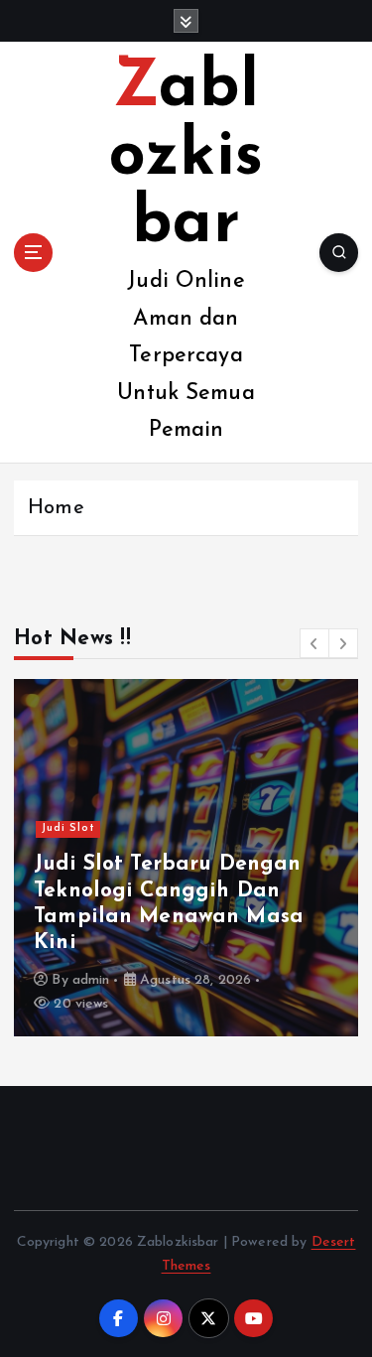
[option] (186, 857)
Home (56, 508)
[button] (314, 643)
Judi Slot (68, 828)
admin (91, 980)
